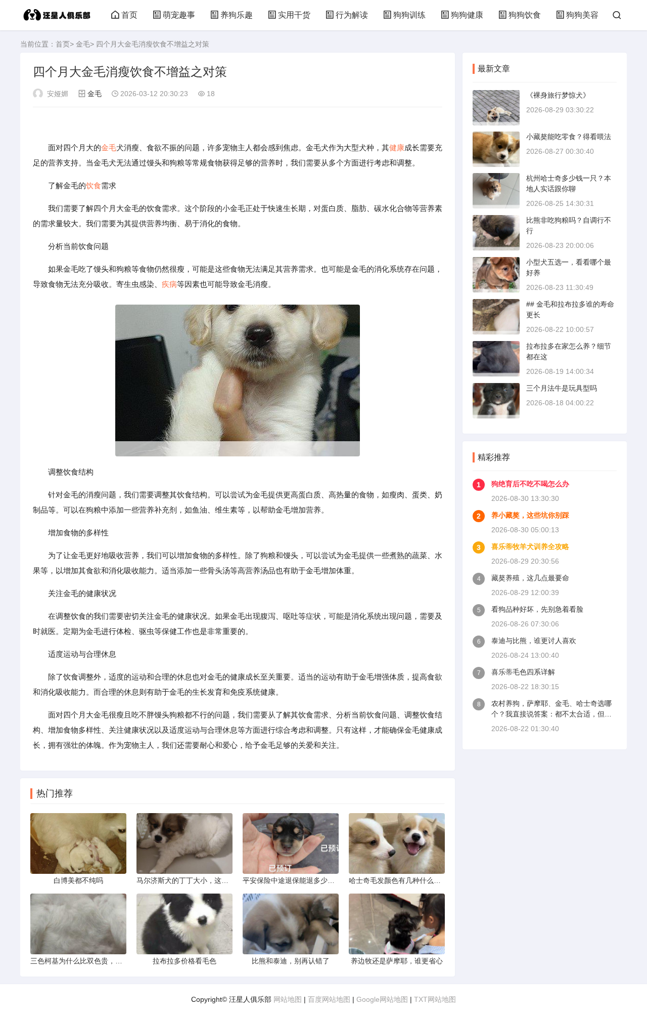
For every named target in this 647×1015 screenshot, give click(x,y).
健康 (396, 147)
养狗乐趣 (236, 15)
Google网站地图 (382, 999)
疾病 (169, 284)
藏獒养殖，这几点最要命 (530, 578)
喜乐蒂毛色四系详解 (523, 672)
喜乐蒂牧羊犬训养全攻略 (530, 546)
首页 (129, 15)
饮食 (93, 185)
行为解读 (352, 15)
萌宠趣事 (179, 15)
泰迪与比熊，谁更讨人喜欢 (533, 641)
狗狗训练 (409, 15)
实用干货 (294, 15)
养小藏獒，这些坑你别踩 (530, 515)
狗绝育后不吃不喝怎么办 (530, 484)
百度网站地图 (329, 999)
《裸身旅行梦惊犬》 (558, 95)
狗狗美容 (582, 15)
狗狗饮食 (525, 15)
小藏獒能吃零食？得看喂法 (568, 137)
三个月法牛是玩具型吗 (561, 388)
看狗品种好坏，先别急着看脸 (537, 609)
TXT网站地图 (435, 999)
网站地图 (287, 999)
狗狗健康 (467, 15)
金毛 (83, 44)
